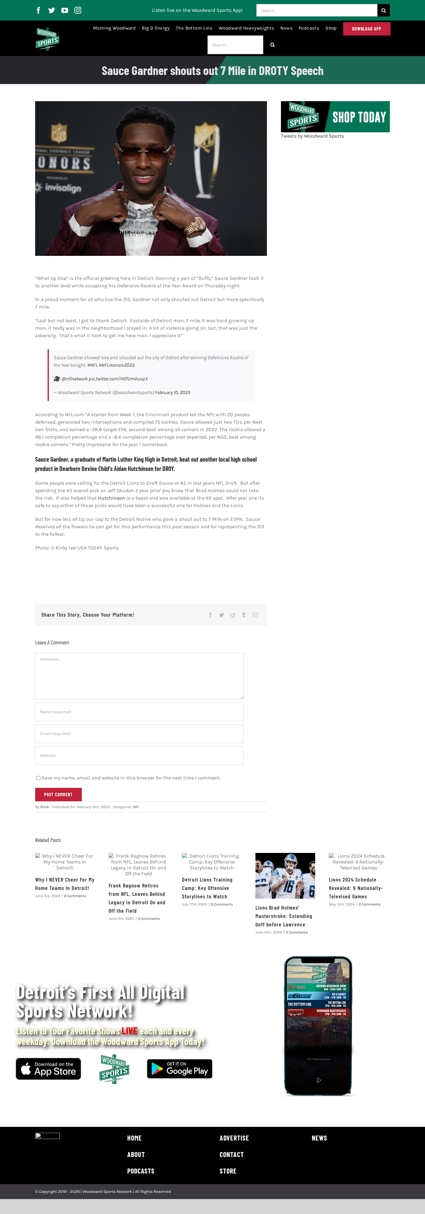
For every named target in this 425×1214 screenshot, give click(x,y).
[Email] (255, 615)
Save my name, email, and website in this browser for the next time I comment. (131, 778)
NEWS (319, 1138)
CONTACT (232, 1154)
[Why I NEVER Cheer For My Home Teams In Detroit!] (65, 862)
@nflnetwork (75, 379)
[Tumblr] (244, 615)
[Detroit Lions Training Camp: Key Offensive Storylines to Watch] (212, 862)
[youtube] (64, 10)
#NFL (92, 365)
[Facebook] (210, 615)
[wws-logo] (47, 30)
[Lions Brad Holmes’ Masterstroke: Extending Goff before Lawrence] (285, 876)
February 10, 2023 (172, 392)
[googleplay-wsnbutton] (180, 1061)
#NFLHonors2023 (117, 365)
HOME (134, 1138)
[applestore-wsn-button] (48, 1060)
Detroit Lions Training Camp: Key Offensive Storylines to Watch (207, 888)
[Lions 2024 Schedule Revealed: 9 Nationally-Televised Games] (359, 862)
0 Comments (75, 896)
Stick (44, 807)
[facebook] (38, 10)
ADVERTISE (234, 1138)
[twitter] (51, 10)
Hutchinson (111, 498)
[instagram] (77, 10)
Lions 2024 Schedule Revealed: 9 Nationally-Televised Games (356, 888)
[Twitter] (221, 615)
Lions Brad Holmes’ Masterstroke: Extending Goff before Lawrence (283, 916)
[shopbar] (335, 103)
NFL (136, 807)
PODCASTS (141, 1171)
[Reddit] (232, 615)
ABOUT (136, 1154)
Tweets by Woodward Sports (312, 136)
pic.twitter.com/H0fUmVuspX (118, 379)
